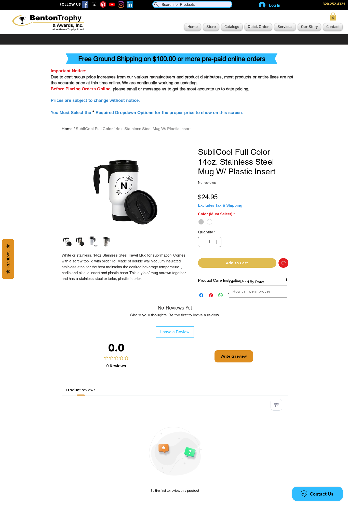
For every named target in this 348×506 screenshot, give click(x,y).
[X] (94, 4)
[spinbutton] (209, 242)
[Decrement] (202, 242)
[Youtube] (112, 4)
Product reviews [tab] (81, 389)
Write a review (234, 356)
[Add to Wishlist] (283, 263)
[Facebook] (85, 4)
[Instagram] (121, 4)
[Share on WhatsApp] (221, 295)
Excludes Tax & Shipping (220, 205)
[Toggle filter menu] (276, 405)
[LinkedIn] (130, 4)
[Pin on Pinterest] (211, 295)
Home (67, 128)
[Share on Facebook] (201, 295)
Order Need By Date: (246, 282)
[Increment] (217, 242)
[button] (333, 16)
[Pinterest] (103, 4)
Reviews (8, 259)
